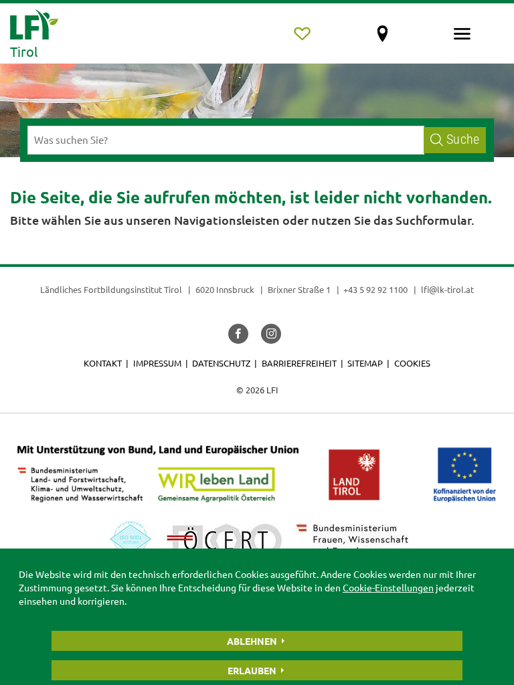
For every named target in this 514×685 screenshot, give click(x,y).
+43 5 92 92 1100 (375, 289)
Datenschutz (221, 363)
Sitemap (365, 363)
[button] (238, 334)
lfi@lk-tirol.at (447, 289)
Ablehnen (252, 641)
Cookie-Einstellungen (388, 587)
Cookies (412, 363)
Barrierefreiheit (299, 363)
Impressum (157, 363)
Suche (462, 139)
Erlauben (252, 670)
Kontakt (103, 363)
